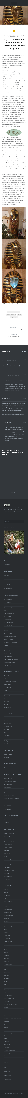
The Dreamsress (8, 656)
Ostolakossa (7, 564)
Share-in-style (7, 1053)
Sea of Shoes (7, 735)
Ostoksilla (6, 967)
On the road (14, 317)
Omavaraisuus (7, 935)
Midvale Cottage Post (9, 859)
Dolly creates (7, 610)
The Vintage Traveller (9, 870)
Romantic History (8, 650)
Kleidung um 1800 (8, 633)
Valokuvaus (6, 975)
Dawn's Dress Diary (8, 607)
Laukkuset (6, 1041)
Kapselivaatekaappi (8, 1033)
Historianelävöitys (8, 1015)
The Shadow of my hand (9, 662)
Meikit (5, 906)
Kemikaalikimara (7, 723)
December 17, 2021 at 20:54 (12, 424)
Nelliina (5, 732)
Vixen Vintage (7, 879)
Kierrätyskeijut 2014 (8, 915)
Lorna (5, 856)
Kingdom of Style (8, 726)
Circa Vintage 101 (8, 836)
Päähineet (6, 1047)
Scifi (5, 969)
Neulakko (6, 645)
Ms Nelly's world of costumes (10, 642)
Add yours (22, 351)
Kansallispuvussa (8, 720)
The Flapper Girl (7, 741)
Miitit (5, 898)
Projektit (6, 981)
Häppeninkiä (7, 895)
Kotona (10, 36)
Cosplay (6, 1027)
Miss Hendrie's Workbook (10, 636)
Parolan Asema (7, 687)
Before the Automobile (9, 605)
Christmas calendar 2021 (13, 312)
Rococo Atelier (7, 648)
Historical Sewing (8, 625)
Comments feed (7, 1075)
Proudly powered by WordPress (12, 1093)
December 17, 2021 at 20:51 (12, 375)
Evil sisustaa (8, 35)
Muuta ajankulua (7, 947)
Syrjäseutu (6, 822)
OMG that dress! (8, 867)
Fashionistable (7, 809)
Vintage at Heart (8, 876)
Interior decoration (11, 314)
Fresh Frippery (7, 619)
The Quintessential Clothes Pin (11, 659)
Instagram (6, 978)
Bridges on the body (8, 778)
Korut (5, 1038)
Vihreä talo (6, 701)
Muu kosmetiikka (8, 909)
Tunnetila (6, 743)
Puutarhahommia (8, 941)
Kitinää (5, 929)
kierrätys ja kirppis (8, 912)
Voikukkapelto (7, 707)
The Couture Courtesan (9, 653)
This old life (6, 873)
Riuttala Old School (8, 693)
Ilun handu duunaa (8, 784)
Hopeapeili (6, 850)
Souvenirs (6, 757)
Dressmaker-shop (8, 987)
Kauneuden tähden (8, 904)
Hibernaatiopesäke (8, 622)
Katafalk (6, 630)
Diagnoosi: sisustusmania (10, 681)
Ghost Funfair (7, 819)
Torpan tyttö (7, 696)
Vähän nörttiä (7, 972)
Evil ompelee (7, 990)
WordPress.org (7, 1079)
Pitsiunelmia (7, 792)
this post (21, 162)
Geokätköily (7, 921)
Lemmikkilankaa (7, 787)
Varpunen (6, 698)
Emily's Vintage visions (9, 613)
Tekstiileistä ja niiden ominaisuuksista (12, 1018)
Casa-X (5, 678)
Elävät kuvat (6, 955)
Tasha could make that (9, 795)
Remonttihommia (8, 944)
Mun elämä (16, 36)
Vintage (6, 1055)
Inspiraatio (6, 958)
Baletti (5, 949)
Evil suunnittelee (8, 995)
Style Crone (6, 738)
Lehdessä (6, 1007)
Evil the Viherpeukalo (9, 998)
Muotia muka (7, 1044)
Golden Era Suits (8, 844)
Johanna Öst (7, 853)
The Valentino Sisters (9, 578)
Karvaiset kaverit (8, 926)
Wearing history (7, 665)
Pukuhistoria (7, 1013)
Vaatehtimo (6, 1021)
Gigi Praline (6, 575)
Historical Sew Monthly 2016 (10, 1004)
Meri (10, 52)
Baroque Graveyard (8, 675)
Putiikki (5, 1010)
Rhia (6, 374)
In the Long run (7, 628)
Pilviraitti (6, 690)
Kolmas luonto (7, 684)
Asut (5, 1024)
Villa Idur (6, 704)
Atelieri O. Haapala (8, 754)
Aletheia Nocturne (8, 599)
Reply (24, 359)
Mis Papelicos (7, 729)
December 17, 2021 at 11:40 (9, 360)
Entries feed (7, 1071)
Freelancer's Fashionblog (10, 841)
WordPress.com (16, 1095)
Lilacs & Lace (7, 790)
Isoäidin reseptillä (8, 588)
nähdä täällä (15, 84)
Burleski (6, 952)
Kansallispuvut (7, 1030)
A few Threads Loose (9, 833)
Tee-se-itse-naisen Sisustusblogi (11, 798)
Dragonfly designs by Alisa (10, 781)
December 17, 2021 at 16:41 (9, 400)
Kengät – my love (8, 1035)
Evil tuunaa (6, 1001)
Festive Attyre (7, 616)
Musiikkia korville (8, 964)
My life (19, 314)
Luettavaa (6, 961)
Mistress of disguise (8, 639)
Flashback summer (8, 839)
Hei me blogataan (8, 889)
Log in (5, 1067)
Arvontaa (6, 892)
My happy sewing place (9, 864)
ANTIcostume (7, 602)
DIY (5, 984)
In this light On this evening (10, 718)
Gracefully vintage (8, 847)
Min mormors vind (8, 861)
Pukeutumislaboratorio (9, 1050)
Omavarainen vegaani (9, 767)
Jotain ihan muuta (17, 35)
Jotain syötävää (7, 924)
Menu (14, 3)
